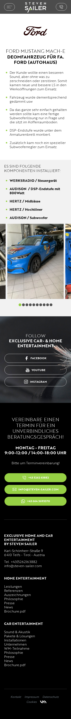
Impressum (31, 697)
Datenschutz (50, 697)
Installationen (15, 640)
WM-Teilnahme (16, 648)
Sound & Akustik (17, 631)
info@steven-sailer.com (23, 565)
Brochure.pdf (15, 611)
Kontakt (16, 697)
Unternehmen (15, 644)
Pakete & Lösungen (19, 635)
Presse (9, 602)
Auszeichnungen (17, 594)
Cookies (31, 702)
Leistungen (13, 586)
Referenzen (13, 590)
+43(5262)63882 (24, 561)
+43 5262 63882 (61, 7)
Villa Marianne (43, 702)
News (8, 607)
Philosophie (13, 598)
